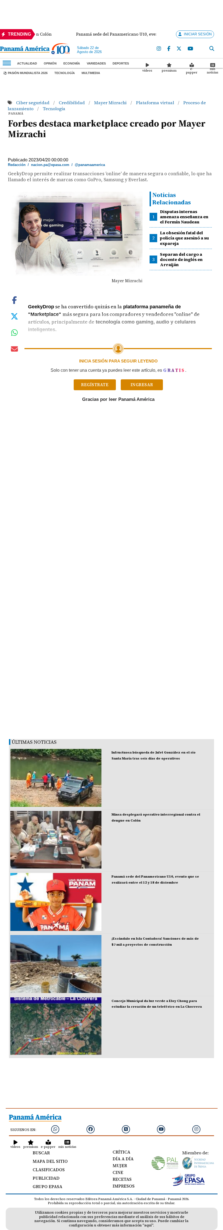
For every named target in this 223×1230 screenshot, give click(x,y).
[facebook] (168, 49)
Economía (71, 63)
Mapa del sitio (50, 1161)
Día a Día (123, 1159)
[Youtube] (190, 49)
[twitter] (178, 49)
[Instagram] (159, 49)
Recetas (122, 1179)
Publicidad (46, 1178)
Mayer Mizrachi (111, 103)
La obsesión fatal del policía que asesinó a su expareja (184, 238)
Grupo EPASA (47, 1186)
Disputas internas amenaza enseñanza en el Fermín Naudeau (184, 216)
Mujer (120, 1165)
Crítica (121, 1152)
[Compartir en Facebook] (14, 299)
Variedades (96, 63)
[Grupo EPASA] (188, 1185)
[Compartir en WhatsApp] (14, 334)
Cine (118, 1172)
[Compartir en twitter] (14, 316)
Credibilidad (72, 103)
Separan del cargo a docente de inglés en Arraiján (181, 259)
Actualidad (27, 63)
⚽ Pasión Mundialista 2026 (25, 73)
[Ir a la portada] (24, 50)
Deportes (121, 63)
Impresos (124, 1186)
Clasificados (49, 1170)
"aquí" (148, 1225)
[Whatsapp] (55, 1129)
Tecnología (64, 73)
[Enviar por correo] (14, 350)
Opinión (50, 63)
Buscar (41, 1153)
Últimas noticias (34, 742)
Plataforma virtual (155, 103)
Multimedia (91, 73)
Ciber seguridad (33, 103)
